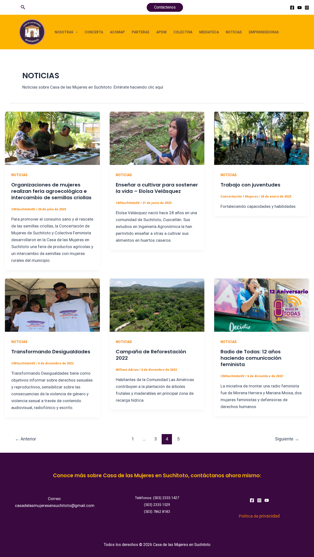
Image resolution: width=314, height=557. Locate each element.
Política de (259, 516)
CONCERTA (94, 32)
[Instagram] (307, 7)
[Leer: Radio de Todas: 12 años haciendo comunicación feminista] (261, 304)
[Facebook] (292, 7)
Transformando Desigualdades (50, 351)
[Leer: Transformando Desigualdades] (52, 304)
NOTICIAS (234, 32)
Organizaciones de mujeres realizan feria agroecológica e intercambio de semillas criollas (51, 191)
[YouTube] (299, 7)
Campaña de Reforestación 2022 (151, 354)
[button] (23, 7)
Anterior (25, 438)
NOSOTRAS (64, 32)
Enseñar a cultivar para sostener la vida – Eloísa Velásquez (157, 188)
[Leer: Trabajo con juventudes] (261, 137)
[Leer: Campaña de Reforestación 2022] (157, 304)
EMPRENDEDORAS (264, 32)
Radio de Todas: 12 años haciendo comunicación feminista (251, 358)
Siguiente (287, 438)
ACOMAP (117, 32)
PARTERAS (140, 32)
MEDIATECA (209, 32)
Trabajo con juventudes (250, 184)
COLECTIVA (182, 32)
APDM (161, 32)
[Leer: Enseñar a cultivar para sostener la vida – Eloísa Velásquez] (157, 137)
